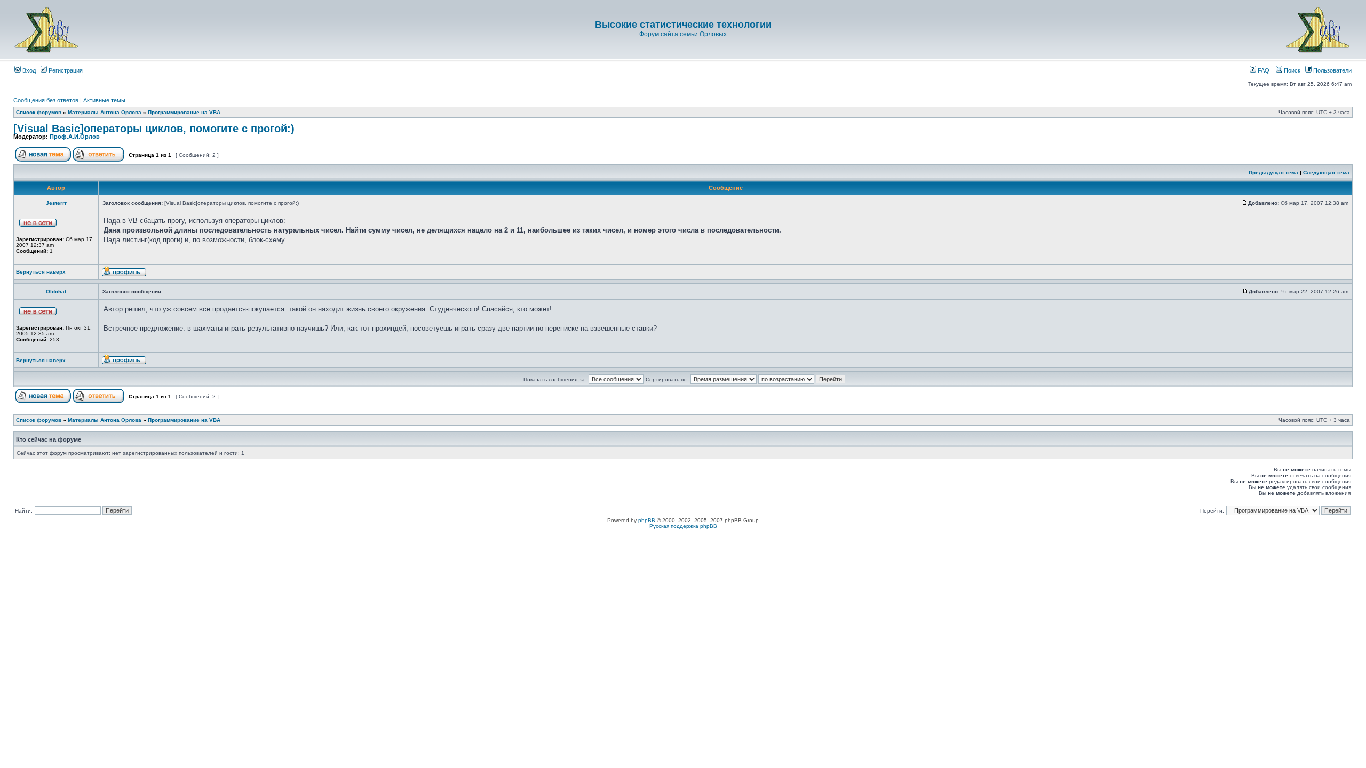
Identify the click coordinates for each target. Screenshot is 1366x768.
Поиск (1291, 70)
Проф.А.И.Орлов (75, 136)
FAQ (1262, 70)
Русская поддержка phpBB (683, 526)
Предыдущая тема (1273, 172)
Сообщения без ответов (45, 100)
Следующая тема (1326, 172)
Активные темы (104, 100)
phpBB (646, 520)
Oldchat (56, 291)
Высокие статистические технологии (683, 24)
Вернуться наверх (41, 272)
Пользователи (1332, 70)
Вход (28, 70)
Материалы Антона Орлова (104, 112)
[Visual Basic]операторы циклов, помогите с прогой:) (154, 128)
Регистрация (65, 70)
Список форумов (38, 112)
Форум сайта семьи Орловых (683, 34)
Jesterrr (56, 203)
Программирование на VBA (184, 112)
